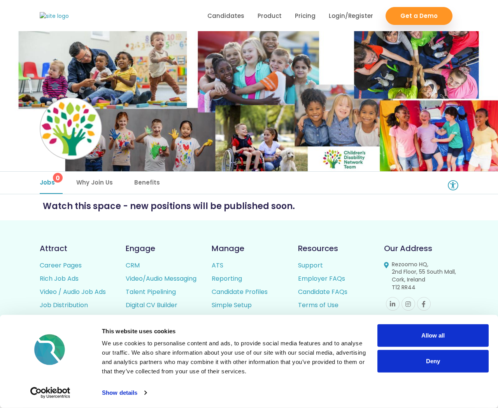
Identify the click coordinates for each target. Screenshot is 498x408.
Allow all (433, 335)
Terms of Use (318, 305)
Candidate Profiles (240, 291)
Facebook (424, 304)
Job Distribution (64, 305)
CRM (133, 265)
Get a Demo (419, 16)
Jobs (50, 180)
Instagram (408, 304)
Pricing (305, 16)
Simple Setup (232, 305)
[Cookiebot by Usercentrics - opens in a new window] (50, 393)
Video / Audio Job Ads (73, 291)
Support (310, 265)
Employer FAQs (321, 278)
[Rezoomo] (54, 16)
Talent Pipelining (151, 291)
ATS (217, 265)
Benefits (147, 182)
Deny (433, 360)
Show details (119, 392)
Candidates (225, 16)
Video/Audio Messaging (161, 278)
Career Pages (61, 265)
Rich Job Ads (59, 278)
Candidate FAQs (322, 291)
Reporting (227, 278)
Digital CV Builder (151, 305)
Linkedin (393, 304)
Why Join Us (94, 182)
